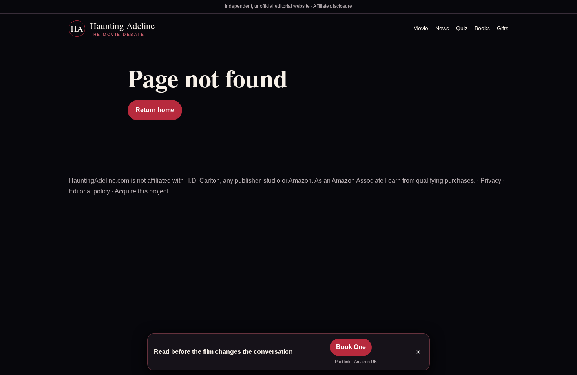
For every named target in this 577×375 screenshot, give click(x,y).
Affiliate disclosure (332, 6)
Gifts (502, 28)
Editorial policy (89, 191)
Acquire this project (141, 191)
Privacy (490, 180)
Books (482, 28)
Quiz (461, 28)
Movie (420, 28)
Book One (351, 347)
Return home (154, 110)
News (442, 28)
